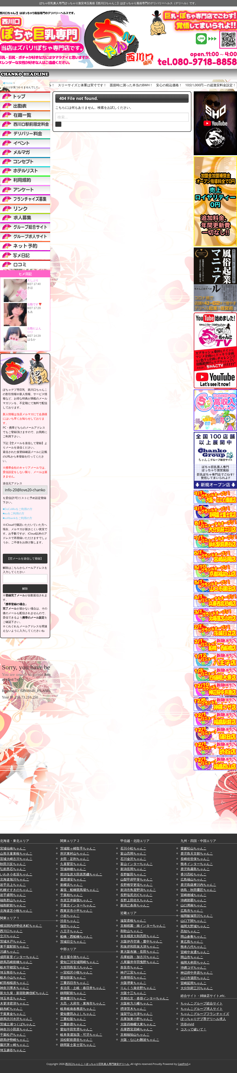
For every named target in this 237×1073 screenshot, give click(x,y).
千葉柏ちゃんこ (71, 895)
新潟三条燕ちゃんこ (135, 905)
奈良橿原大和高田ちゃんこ (139, 936)
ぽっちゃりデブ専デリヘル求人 (203, 1019)
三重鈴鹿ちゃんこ (73, 1024)
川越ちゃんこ (9, 951)
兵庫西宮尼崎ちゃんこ (136, 1029)
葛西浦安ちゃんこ (73, 879)
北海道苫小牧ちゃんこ (16, 910)
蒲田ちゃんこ (70, 926)
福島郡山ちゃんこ (13, 900)
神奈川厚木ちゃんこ (14, 988)
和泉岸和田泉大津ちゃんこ (139, 946)
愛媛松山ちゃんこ (193, 848)
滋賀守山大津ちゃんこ (136, 1013)
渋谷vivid (187, 1024)
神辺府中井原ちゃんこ (197, 972)
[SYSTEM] (25, 124)
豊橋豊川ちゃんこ (73, 998)
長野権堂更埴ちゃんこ (136, 884)
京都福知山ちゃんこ (135, 1034)
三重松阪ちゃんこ (73, 1019)
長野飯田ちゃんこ (133, 874)
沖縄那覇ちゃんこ (193, 900)
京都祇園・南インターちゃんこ (143, 925)
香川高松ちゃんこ (193, 874)
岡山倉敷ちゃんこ (193, 936)
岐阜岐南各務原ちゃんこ (78, 1008)
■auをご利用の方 (13, 513)
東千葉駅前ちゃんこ (14, 946)
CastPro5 (183, 1064)
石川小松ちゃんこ (133, 848)
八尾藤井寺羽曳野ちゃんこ (139, 962)
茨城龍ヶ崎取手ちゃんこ (78, 848)
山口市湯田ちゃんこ (195, 978)
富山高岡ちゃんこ (133, 853)
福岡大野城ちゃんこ (195, 926)
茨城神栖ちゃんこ (73, 869)
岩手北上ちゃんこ (13, 884)
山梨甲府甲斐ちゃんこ (136, 879)
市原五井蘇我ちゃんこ (76, 900)
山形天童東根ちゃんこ (16, 853)
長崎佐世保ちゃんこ (195, 859)
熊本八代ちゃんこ (193, 946)
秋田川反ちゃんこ (13, 864)
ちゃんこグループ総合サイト (202, 1003)
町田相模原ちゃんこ (14, 982)
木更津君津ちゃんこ (14, 1003)
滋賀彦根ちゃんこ (133, 920)
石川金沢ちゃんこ (133, 859)
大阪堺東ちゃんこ (133, 982)
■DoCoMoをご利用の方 (17, 509)
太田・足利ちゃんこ (74, 859)
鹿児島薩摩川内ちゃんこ (198, 884)
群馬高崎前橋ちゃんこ (16, 962)
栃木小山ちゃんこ (13, 977)
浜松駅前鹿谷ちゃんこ (76, 1039)
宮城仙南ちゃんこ (13, 848)
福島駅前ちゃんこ (13, 905)
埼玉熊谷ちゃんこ (13, 972)
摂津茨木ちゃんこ (133, 1008)
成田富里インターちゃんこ (19, 957)
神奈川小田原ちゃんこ (16, 1029)
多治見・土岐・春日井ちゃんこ (83, 988)
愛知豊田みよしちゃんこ (78, 1013)
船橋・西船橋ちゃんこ (76, 936)
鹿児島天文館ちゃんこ (197, 853)
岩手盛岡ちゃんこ (13, 895)
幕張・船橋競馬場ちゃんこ (79, 889)
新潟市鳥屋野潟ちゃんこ (138, 889)
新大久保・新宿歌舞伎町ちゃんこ (24, 993)
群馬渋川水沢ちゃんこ (16, 1019)
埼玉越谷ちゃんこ (13, 1050)
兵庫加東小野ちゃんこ (136, 1019)
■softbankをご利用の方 (17, 518)
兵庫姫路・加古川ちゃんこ (139, 957)
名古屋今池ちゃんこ (74, 957)
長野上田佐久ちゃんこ (136, 900)
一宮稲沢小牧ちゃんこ (76, 972)
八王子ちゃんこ (71, 931)
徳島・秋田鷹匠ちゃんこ (198, 889)
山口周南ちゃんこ (193, 905)
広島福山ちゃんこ (193, 879)
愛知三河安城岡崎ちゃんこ (79, 962)
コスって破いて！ (193, 1029)
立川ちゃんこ (9, 936)
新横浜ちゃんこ (71, 884)
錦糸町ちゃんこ (11, 1008)
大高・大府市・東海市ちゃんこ (83, 1003)
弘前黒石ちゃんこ (13, 869)
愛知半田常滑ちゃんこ (76, 1029)
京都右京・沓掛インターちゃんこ (144, 998)
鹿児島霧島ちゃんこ (195, 869)
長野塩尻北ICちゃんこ (136, 895)
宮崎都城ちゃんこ (193, 895)
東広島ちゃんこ (192, 941)
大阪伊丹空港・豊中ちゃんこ (141, 941)
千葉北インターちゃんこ (78, 905)
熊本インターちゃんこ (197, 864)
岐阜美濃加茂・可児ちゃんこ (81, 1034)
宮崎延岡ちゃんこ (193, 983)
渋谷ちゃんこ (70, 920)
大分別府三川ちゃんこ (197, 988)
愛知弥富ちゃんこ (73, 977)
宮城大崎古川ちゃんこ (16, 859)
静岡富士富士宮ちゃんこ (78, 1044)
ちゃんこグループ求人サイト (202, 1008)
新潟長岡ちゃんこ (133, 869)
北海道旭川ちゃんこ (14, 879)
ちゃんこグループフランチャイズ (205, 1013)
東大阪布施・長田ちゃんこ (139, 951)
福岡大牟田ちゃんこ (195, 962)
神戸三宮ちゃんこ (133, 972)
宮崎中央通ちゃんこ (195, 952)
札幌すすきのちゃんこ (16, 889)
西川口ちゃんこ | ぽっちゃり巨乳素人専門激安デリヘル (97, 1064)
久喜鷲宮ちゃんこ (73, 864)
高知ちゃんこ (190, 931)
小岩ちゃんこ (70, 915)
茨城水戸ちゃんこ (13, 941)
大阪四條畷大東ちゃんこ (138, 1024)
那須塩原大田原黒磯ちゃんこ (81, 874)
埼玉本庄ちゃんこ (13, 998)
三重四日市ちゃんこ (74, 982)
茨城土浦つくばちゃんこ (18, 1024)
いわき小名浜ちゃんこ (16, 874)
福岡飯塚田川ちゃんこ (197, 915)
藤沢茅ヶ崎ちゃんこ (14, 1044)
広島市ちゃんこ (192, 910)
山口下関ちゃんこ (193, 920)
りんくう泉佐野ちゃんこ (138, 988)
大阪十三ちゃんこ (133, 993)
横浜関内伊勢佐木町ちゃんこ (21, 925)
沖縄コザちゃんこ (193, 967)
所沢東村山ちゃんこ (74, 853)
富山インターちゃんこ (136, 864)
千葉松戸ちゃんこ (13, 1034)
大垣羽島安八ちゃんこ (76, 967)
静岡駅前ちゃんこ (73, 993)
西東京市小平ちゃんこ (76, 910)
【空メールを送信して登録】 (25, 558)
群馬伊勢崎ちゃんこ (14, 1039)
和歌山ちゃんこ (131, 931)
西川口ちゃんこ (11, 931)
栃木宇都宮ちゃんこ (14, 967)
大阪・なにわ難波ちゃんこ (139, 1039)
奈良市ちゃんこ (131, 967)
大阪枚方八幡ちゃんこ (136, 1003)
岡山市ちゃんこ (192, 957)
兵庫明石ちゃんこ (133, 977)
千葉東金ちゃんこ (13, 1013)
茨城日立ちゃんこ (73, 941)
